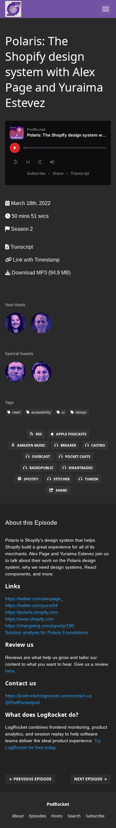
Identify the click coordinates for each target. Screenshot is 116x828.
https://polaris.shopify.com (31, 612)
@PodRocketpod (22, 702)
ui (63, 412)
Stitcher (61, 478)
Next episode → (90, 779)
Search (74, 816)
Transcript (21, 247)
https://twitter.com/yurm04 (31, 605)
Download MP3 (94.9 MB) (40, 272)
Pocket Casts (77, 456)
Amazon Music (31, 445)
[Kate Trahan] (15, 324)
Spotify (31, 478)
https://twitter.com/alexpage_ (34, 598)
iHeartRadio (81, 467)
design (80, 412)
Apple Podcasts (71, 434)
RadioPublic (41, 467)
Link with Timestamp (36, 260)
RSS (39, 434)
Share (61, 490)
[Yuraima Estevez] (41, 373)
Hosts (57, 816)
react (16, 412)
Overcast (41, 456)
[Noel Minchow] (41, 324)
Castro (98, 445)
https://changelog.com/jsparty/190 (39, 625)
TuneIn (91, 478)
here (10, 670)
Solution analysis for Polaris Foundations (46, 632)
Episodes (37, 816)
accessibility (40, 412)
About (18, 816)
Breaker (68, 445)
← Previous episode (30, 779)
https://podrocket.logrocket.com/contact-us (48, 695)
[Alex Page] (15, 373)
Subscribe (95, 816)
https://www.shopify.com (29, 618)
